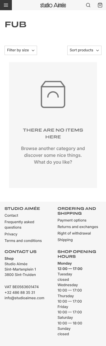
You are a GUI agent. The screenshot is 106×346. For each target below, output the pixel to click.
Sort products (81, 50)
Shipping (65, 240)
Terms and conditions (23, 241)
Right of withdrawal (74, 233)
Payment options (72, 220)
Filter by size (18, 50)
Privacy (11, 234)
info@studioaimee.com (24, 298)
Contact (11, 216)
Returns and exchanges (78, 227)
